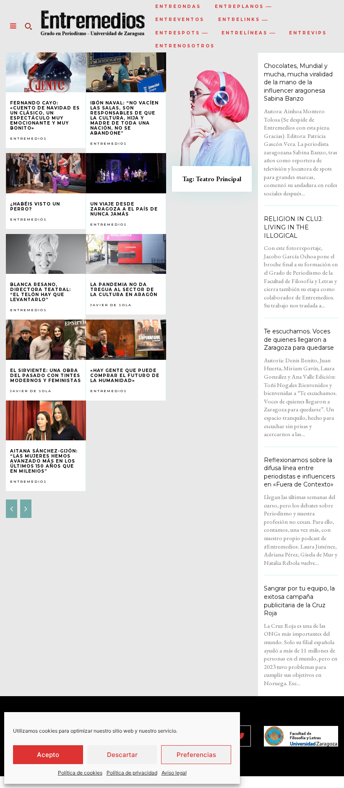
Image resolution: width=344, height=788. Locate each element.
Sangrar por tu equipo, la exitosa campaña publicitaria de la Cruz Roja (299, 601)
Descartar (122, 755)
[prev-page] (11, 508)
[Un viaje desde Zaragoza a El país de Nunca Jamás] (126, 173)
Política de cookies (80, 773)
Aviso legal (174, 773)
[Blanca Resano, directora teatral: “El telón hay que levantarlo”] (46, 254)
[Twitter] (240, 736)
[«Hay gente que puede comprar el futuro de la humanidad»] (126, 340)
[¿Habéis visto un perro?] (46, 173)
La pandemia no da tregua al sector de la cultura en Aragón (123, 289)
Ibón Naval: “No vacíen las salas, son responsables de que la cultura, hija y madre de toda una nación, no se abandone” (124, 118)
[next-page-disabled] (25, 508)
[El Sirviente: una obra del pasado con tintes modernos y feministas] (46, 340)
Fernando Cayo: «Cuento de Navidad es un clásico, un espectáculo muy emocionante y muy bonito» (45, 115)
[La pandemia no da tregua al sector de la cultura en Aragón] (126, 254)
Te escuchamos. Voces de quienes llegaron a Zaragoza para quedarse (299, 339)
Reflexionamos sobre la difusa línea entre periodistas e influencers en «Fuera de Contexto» (299, 472)
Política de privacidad (132, 773)
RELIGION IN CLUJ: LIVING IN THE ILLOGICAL (293, 227)
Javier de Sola (111, 305)
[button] (28, 26)
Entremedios (28, 138)
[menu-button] (13, 26)
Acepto (48, 755)
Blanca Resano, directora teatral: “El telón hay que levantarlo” (40, 292)
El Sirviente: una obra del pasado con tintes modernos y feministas (45, 375)
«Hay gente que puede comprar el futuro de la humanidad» (124, 375)
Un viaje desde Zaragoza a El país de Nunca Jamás (124, 209)
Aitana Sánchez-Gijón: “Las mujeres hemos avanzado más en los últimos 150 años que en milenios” (44, 461)
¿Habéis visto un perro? (35, 206)
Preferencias (196, 755)
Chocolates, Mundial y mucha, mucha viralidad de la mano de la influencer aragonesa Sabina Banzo (298, 82)
